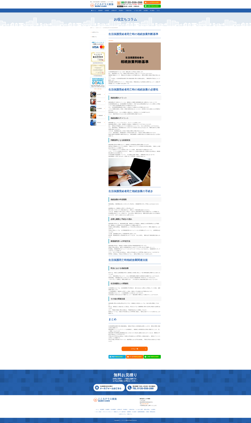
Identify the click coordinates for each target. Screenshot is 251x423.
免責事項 (129, 411)
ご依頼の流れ (128, 10)
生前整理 (107, 10)
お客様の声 (114, 10)
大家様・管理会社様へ (151, 411)
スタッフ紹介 (98, 411)
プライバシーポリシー (108, 411)
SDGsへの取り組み (98, 88)
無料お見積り (147, 409)
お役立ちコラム (98, 27)
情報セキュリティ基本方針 (120, 411)
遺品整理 (100, 10)
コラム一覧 (134, 349)
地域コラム (94, 36)
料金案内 (121, 10)
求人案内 (152, 10)
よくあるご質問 (137, 10)
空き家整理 (113, 409)
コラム (158, 10)
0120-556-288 (145, 403)
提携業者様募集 (141, 411)
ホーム (94, 10)
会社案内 (146, 10)
